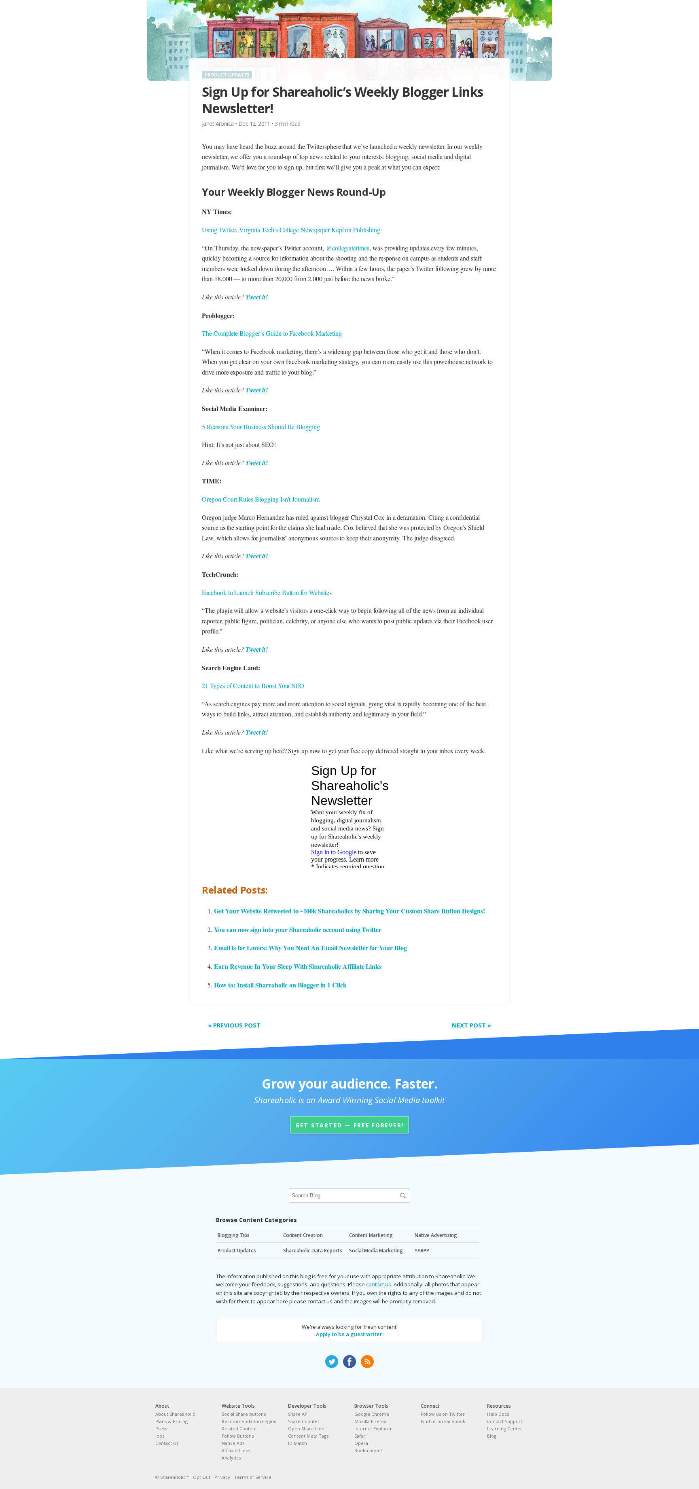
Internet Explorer (373, 1428)
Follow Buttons (238, 1436)
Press (161, 1428)
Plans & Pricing (171, 1421)
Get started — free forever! (349, 1125)
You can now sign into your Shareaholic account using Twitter (297, 929)
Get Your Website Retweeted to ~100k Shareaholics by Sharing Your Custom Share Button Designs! (349, 910)
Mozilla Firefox (370, 1421)
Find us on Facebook (443, 1421)
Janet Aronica (218, 123)
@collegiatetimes (347, 248)
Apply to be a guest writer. (349, 1334)
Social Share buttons (244, 1414)
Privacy (222, 1477)
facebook (349, 1361)
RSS (367, 1361)
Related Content (239, 1428)
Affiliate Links (236, 1450)
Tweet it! (257, 296)
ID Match (297, 1443)
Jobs (159, 1436)
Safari (360, 1436)
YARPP (422, 1250)
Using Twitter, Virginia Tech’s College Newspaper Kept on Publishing (291, 229)
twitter (331, 1361)
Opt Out (201, 1477)
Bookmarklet (368, 1450)
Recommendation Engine (249, 1421)
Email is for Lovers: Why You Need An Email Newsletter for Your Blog (310, 947)
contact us (378, 1284)
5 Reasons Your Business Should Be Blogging (261, 426)
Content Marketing (371, 1235)
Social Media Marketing (376, 1250)
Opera (361, 1443)
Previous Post (234, 1025)
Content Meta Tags (308, 1436)
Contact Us (166, 1443)
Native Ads (233, 1443)
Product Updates (227, 75)
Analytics (231, 1458)
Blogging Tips (234, 1235)
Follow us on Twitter (443, 1414)
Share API (298, 1414)
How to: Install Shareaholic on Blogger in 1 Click (280, 984)
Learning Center (504, 1428)
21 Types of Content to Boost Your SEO (253, 685)
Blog (491, 1436)
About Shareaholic (175, 1414)
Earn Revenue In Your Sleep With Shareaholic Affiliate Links (297, 966)
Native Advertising (436, 1235)
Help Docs (498, 1414)
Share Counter (304, 1421)
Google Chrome (371, 1414)
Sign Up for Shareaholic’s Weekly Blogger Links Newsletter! (342, 100)
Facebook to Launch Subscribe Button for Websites (267, 592)
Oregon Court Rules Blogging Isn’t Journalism (261, 499)
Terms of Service (252, 1477)
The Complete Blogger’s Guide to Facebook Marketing (272, 333)
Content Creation (303, 1235)
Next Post (471, 1025)
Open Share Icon (306, 1428)
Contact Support (504, 1421)
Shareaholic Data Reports (312, 1250)
